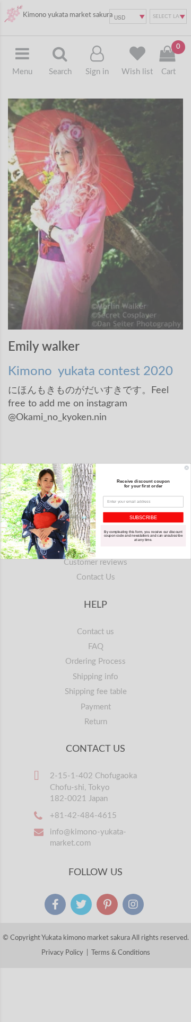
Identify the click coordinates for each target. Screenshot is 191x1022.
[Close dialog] (186, 467)
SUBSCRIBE (143, 517)
